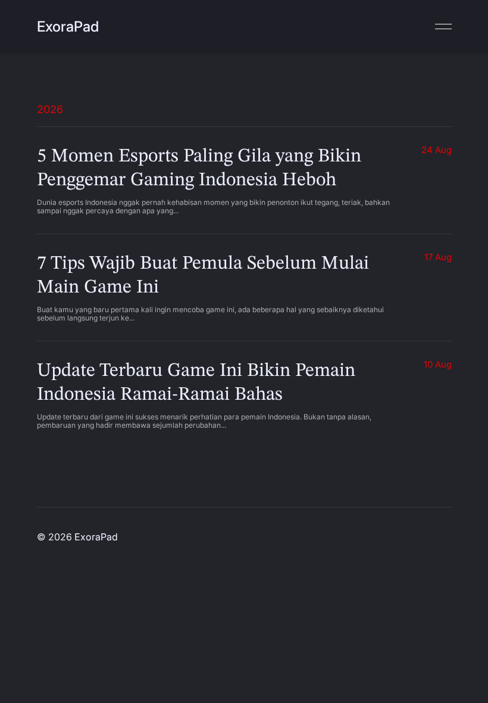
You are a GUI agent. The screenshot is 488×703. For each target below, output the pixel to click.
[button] (437, 27)
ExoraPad (68, 26)
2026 (50, 109)
